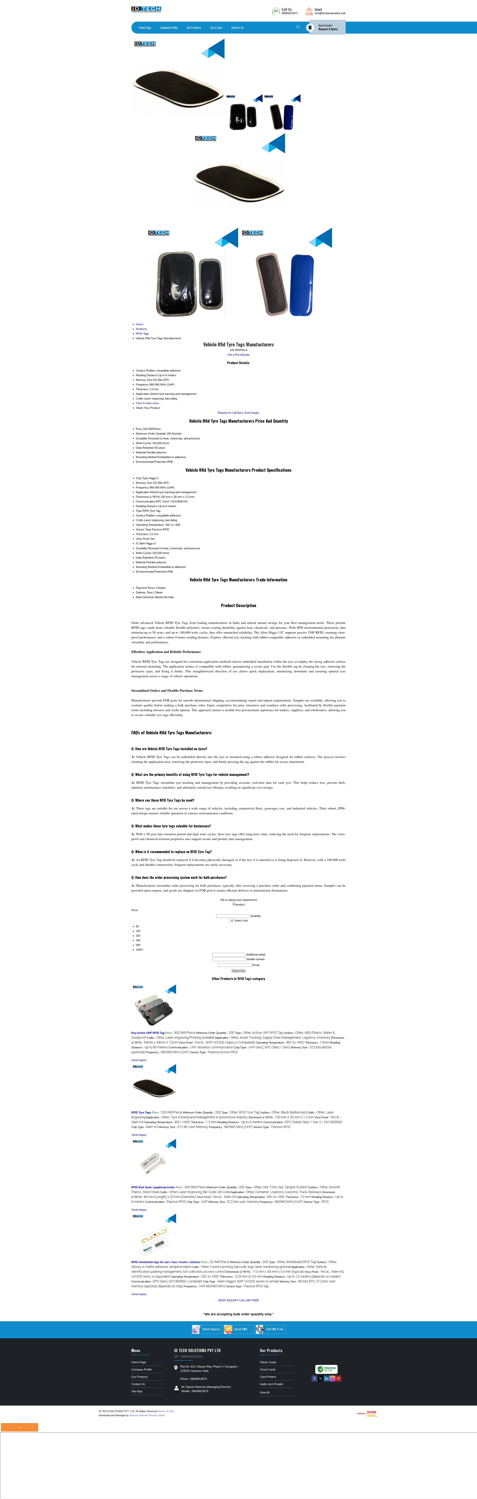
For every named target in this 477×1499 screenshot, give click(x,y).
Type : (259, 1032)
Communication (145, 501)
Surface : (283, 1112)
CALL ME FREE (249, 1300)
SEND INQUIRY (228, 1300)
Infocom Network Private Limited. (147, 1415)
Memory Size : (183, 1127)
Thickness (142, 534)
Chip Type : (262, 1047)
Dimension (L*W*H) (148, 496)
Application (142, 492)
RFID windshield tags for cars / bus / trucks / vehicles (165, 1262)
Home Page (145, 27)
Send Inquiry (251, 412)
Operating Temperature (150, 524)
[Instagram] (332, 1381)
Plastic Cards (268, 1362)
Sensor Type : (214, 1052)
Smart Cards (268, 1369)
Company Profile (169, 27)
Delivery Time (144, 592)
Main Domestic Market (150, 597)
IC (137, 543)
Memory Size (144, 482)
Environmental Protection (151, 461)
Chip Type (142, 478)
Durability (141, 438)
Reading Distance (146, 506)
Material (141, 452)
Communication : (201, 1047)
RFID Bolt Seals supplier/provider (153, 1187)
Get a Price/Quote (238, 354)
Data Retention (145, 447)
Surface (140, 515)
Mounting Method (146, 457)
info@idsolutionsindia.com (330, 13)
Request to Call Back (230, 412)
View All (264, 1392)
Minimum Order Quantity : (215, 1032)
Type (139, 510)
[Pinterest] (338, 1381)
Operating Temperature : (280, 1042)
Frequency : (167, 1052)
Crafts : (180, 1037)
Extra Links (216, 27)
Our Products (194, 27)
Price (139, 428)
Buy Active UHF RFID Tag (148, 1032)
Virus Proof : (189, 1042)
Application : (272, 1037)
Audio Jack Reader (271, 1384)
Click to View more (147, 403)
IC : (228, 1042)
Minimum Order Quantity (151, 433)
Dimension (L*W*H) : (281, 1117)
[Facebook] (315, 1381)
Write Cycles (143, 443)
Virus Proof (142, 538)
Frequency (142, 487)
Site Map (136, 1391)
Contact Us (237, 27)
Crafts (139, 520)
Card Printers (268, 1376)
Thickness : (317, 1042)
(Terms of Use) (166, 1411)
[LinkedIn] (326, 1381)
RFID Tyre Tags (141, 1112)
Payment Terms (145, 587)
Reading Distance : (240, 1122)
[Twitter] (320, 1381)
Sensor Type (143, 529)
